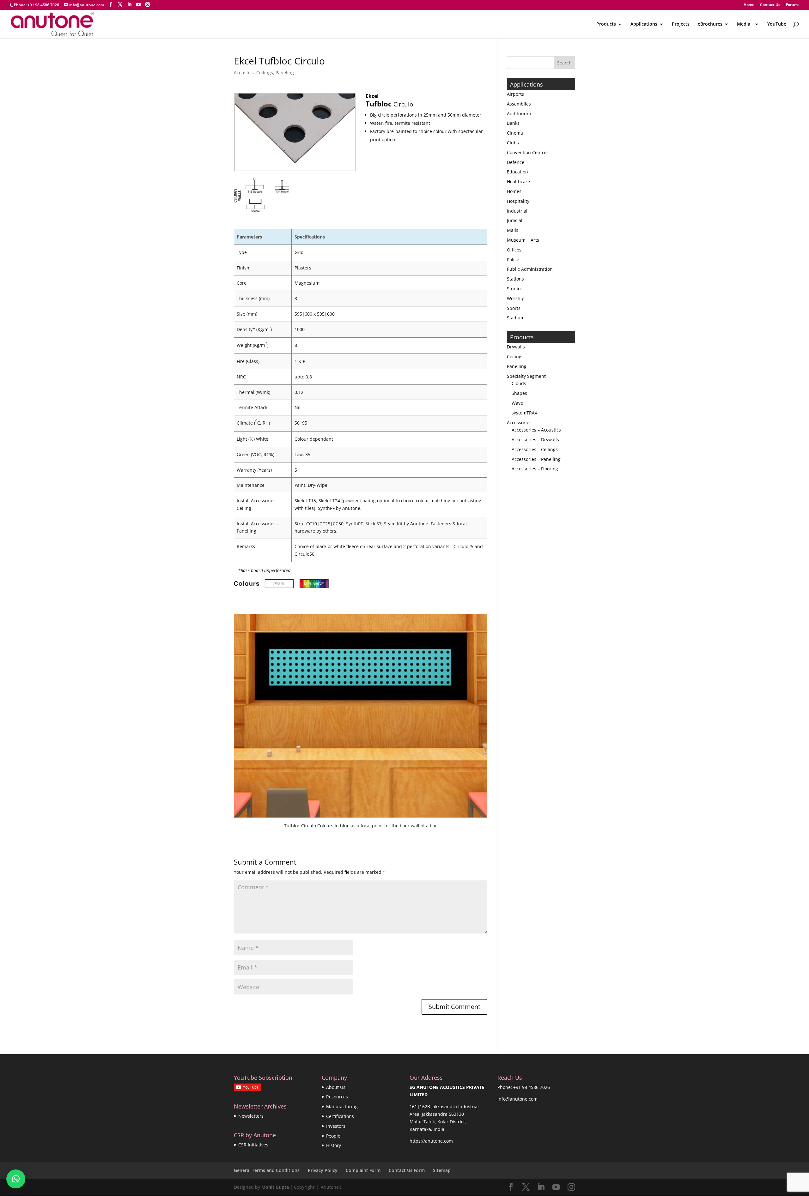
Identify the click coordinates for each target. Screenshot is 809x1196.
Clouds (519, 383)
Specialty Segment (526, 376)
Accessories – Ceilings (535, 449)
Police (513, 260)
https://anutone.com (431, 1141)
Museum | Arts (523, 240)
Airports (515, 94)
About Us (335, 1087)
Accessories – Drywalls (535, 440)
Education (517, 172)
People (333, 1136)
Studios (515, 289)
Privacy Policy (323, 1170)
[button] (15, 1178)
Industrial (517, 211)
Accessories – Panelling (536, 459)
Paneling (285, 72)
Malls (512, 230)
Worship (516, 298)
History (333, 1145)
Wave (517, 403)
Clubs (513, 143)
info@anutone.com (517, 1099)
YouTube (776, 24)
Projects (681, 24)
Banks (513, 123)
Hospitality (518, 201)
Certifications (340, 1116)
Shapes (519, 393)
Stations (515, 279)
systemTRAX (524, 413)
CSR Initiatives (253, 1145)
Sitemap (442, 1170)
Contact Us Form (407, 1170)
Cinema (515, 133)
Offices (514, 250)
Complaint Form (363, 1170)
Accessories (519, 423)
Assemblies (519, 104)
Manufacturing (342, 1106)
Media (745, 24)
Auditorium (519, 114)
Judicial (514, 220)
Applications (643, 24)
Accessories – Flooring (535, 469)
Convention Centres (528, 152)
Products (606, 24)
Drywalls (516, 347)
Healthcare (518, 181)
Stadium (516, 318)
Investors (335, 1126)
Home (749, 5)
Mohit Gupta (275, 1187)
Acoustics (244, 72)
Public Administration (530, 269)
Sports (513, 308)
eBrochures (710, 24)
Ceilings (264, 72)
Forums (793, 5)
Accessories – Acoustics (536, 430)
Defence (515, 162)
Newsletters (251, 1116)
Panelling (516, 366)
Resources (337, 1097)
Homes (514, 191)
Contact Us (770, 5)
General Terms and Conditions (267, 1170)
